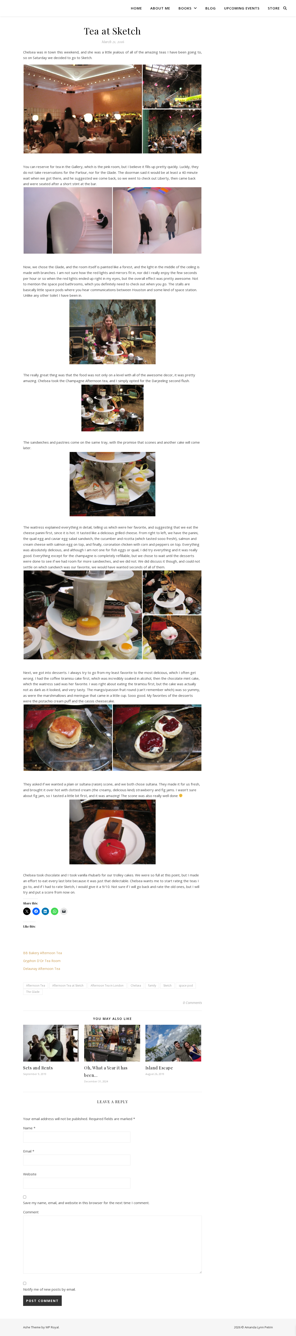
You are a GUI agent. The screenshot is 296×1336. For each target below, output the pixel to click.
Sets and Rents (38, 1068)
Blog (210, 8)
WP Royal (52, 1327)
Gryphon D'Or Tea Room (42, 961)
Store (274, 8)
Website (30, 1174)
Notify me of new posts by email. (49, 1289)
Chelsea (136, 985)
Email (28, 1151)
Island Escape (159, 1068)
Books (185, 8)
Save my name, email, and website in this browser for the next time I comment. (86, 1202)
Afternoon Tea (35, 985)
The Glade (33, 992)
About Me (160, 8)
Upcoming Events (241, 8)
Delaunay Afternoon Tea (41, 968)
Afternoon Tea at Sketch (67, 985)
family (152, 985)
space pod (186, 985)
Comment (31, 1212)
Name (29, 1128)
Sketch (167, 985)
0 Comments (192, 1002)
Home (136, 8)
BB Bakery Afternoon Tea (42, 953)
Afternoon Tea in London (107, 985)
